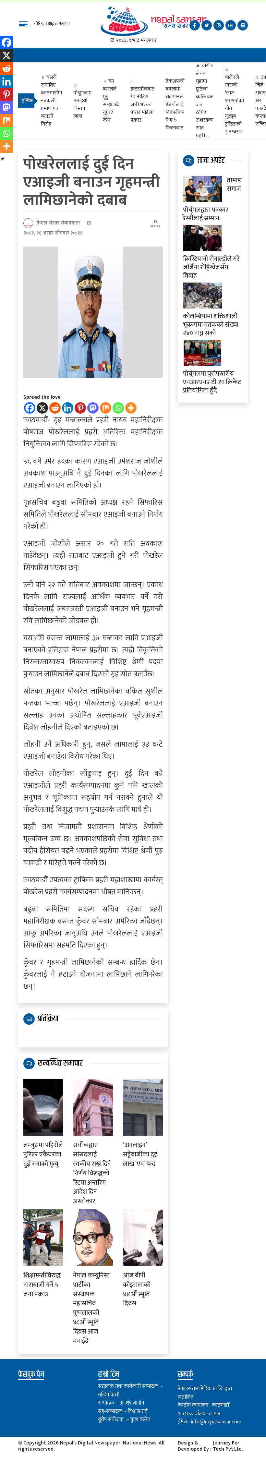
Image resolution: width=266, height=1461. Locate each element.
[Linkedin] (67, 408)
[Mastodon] (93, 408)
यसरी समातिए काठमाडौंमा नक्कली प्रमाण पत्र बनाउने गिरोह (51, 101)
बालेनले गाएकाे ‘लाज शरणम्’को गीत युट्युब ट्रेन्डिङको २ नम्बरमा (234, 104)
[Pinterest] (80, 408)
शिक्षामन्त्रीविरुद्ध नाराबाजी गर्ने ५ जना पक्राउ (42, 1285)
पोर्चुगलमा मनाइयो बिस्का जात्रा (82, 104)
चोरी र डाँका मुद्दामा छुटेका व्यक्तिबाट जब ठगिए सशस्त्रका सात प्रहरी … (204, 101)
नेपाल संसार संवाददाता (58, 223)
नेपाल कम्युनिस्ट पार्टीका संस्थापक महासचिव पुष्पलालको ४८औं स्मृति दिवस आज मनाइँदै (91, 1308)
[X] (42, 408)
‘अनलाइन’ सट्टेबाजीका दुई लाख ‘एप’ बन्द (140, 1154)
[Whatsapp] (118, 408)
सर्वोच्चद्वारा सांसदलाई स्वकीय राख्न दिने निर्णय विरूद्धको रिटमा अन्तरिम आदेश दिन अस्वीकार (92, 1173)
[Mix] (105, 408)
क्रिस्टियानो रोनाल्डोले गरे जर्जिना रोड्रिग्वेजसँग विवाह (211, 266)
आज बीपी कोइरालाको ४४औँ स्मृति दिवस (137, 1289)
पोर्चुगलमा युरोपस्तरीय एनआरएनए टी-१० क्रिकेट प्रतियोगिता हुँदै (212, 381)
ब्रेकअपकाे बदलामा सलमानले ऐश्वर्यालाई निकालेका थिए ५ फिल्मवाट (175, 104)
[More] (131, 408)
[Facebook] (29, 408)
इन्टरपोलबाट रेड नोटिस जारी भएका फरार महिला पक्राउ (142, 104)
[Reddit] (55, 408)
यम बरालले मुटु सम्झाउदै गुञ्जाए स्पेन (111, 101)
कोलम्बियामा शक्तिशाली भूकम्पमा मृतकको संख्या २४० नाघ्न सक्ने (210, 324)
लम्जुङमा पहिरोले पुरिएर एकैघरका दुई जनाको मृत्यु (43, 1154)
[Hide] (2, 159)
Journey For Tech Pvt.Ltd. (228, 1447)
